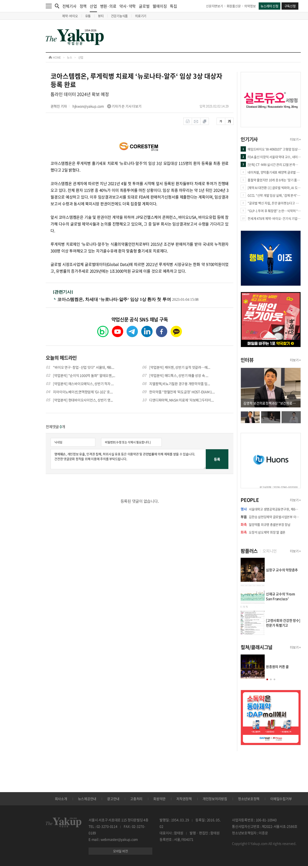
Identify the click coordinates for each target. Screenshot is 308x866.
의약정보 (250, 6)
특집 (173, 6)
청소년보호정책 (248, 798)
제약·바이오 (70, 15)
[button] (267, 679)
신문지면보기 (214, 6)
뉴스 (69, 57)
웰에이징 (160, 6)
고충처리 (136, 798)
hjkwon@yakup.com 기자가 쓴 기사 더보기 (106, 106)
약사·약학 (127, 6)
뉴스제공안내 (87, 798)
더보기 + (295, 139)
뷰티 (101, 15)
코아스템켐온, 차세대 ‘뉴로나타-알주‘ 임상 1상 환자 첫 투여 (114, 299)
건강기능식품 (119, 15)
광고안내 (113, 798)
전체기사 (69, 6)
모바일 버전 (120, 851)
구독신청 (290, 6)
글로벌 (144, 6)
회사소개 (61, 798)
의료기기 (140, 15)
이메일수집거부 (281, 798)
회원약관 (159, 798)
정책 (83, 6)
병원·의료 (108, 6)
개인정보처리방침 (215, 798)
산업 (93, 6)
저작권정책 (184, 798)
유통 (88, 15)
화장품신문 (234, 6)
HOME (56, 57)
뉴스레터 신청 (269, 6)
